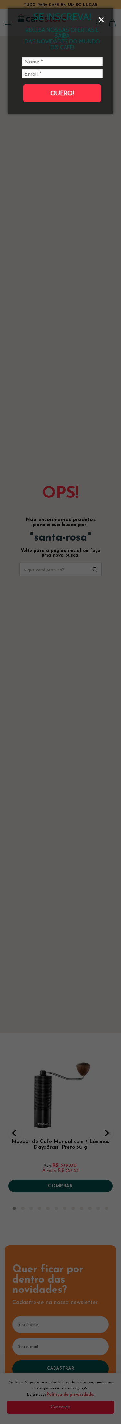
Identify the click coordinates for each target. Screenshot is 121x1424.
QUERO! (62, 93)
